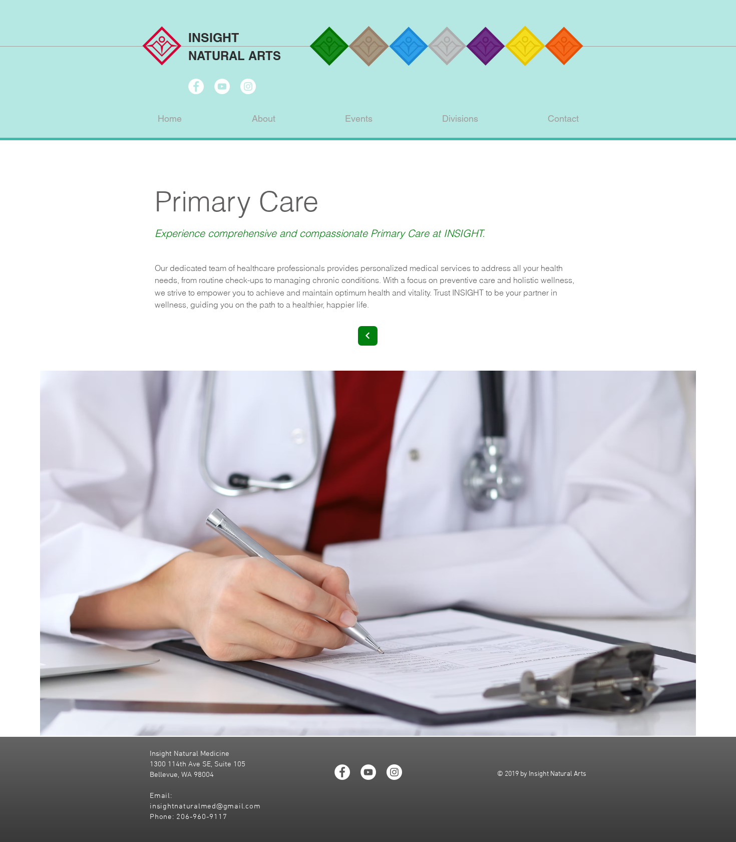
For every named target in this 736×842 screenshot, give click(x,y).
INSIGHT (213, 37)
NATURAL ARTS (234, 56)
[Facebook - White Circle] (196, 86)
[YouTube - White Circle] (222, 86)
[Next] (368, 336)
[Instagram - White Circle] (248, 86)
